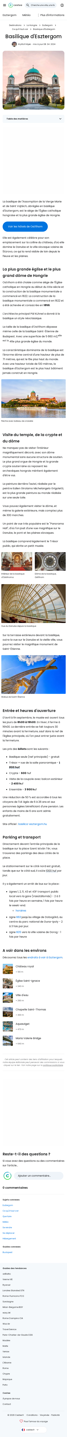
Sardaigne (8, 1301)
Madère (6, 1340)
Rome (5, 1368)
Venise (6, 1351)
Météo (26, 15)
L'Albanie (7, 1362)
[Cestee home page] (15, 5)
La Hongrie (32, 25)
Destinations (15, 25)
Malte (5, 1346)
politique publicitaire (53, 1065)
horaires (21, 910)
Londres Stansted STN (13, 1290)
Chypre (6, 1373)
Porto (5, 1384)
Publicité (55, 1415)
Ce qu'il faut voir (20, 29)
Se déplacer (8, 1233)
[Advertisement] (33, 160)
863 (18, 917)
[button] (4, 5)
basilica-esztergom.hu (32, 824)
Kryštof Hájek (24, 44)
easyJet (6, 1312)
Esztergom (9, 15)
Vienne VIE (8, 1279)
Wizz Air (6, 1323)
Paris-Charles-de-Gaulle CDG (18, 1334)
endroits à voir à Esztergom (44, 957)
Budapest (7, 1252)
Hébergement (9, 1238)
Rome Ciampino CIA (13, 1318)
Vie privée (44, 1415)
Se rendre (7, 1227)
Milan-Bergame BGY (13, 1307)
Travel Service (9, 1329)
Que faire (7, 1216)
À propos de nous (11, 1398)
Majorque (7, 1379)
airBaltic (7, 1273)
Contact (7, 1404)
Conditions (32, 1415)
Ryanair (6, 1285)
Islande (6, 1357)
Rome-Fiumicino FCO (13, 1296)
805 (18, 932)
